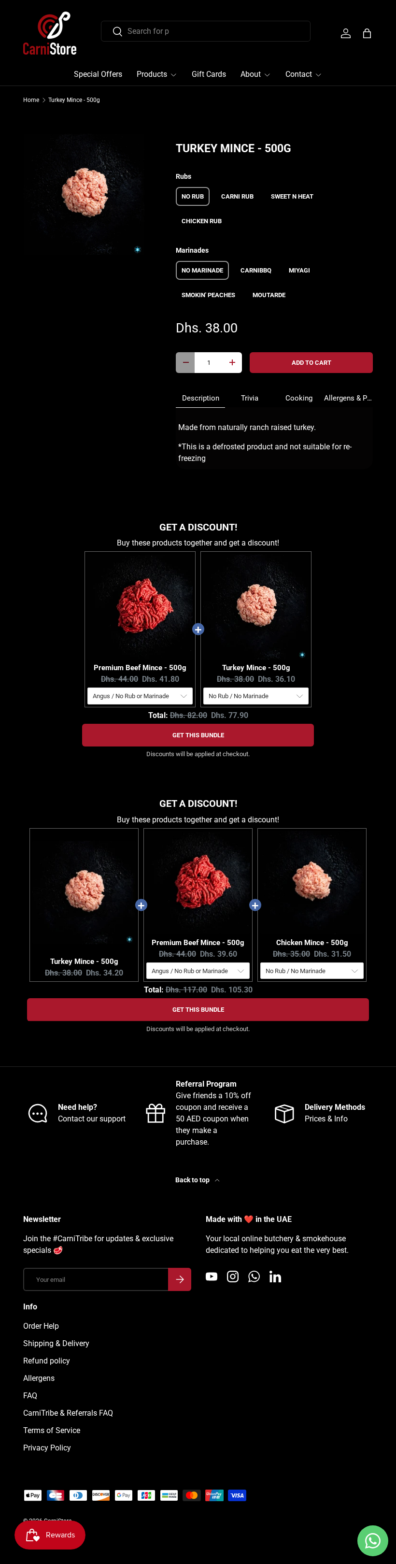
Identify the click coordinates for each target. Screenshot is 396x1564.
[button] (367, 33)
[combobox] (205, 31)
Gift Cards (209, 74)
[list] (84, 194)
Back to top (193, 1180)
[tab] (200, 398)
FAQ (30, 1395)
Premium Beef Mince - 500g (140, 667)
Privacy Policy (47, 1447)
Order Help (41, 1326)
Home (31, 100)
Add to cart (311, 362)
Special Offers (98, 74)
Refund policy (46, 1360)
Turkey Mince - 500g (74, 100)
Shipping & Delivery (56, 1343)
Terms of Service (51, 1430)
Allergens (39, 1378)
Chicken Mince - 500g (312, 942)
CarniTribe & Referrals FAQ (68, 1413)
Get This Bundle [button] (198, 735)
